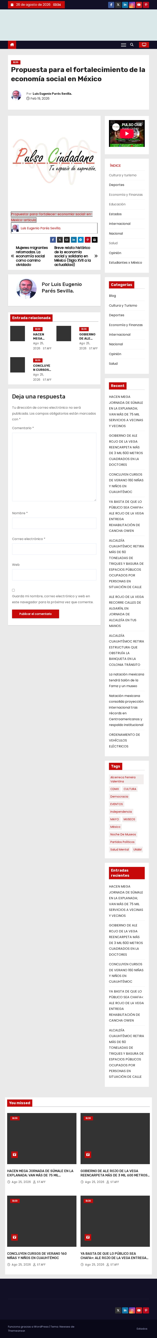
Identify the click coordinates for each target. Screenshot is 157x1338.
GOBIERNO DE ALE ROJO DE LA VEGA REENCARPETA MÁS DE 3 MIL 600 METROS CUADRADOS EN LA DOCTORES (114, 1175)
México (115, 827)
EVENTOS (116, 804)
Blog (15, 62)
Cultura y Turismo (123, 305)
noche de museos (123, 834)
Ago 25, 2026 (22, 1182)
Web (16, 564)
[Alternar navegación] (123, 45)
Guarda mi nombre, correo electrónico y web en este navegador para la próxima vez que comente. (52, 599)
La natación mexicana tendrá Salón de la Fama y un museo (126, 680)
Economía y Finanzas (126, 325)
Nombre (20, 513)
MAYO (114, 819)
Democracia (119, 796)
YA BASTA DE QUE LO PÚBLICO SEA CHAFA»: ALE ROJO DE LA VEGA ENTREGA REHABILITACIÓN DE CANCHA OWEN (113, 1258)
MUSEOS (129, 819)
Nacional (116, 233)
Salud (113, 363)
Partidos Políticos (122, 842)
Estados (115, 214)
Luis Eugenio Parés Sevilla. (52, 94)
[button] (133, 44)
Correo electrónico (28, 539)
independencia (121, 812)
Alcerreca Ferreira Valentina (123, 779)
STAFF (47, 348)
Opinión (115, 253)
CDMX (114, 789)
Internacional (119, 223)
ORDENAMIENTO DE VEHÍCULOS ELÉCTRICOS (124, 740)
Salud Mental (119, 849)
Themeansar (16, 1331)
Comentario (23, 428)
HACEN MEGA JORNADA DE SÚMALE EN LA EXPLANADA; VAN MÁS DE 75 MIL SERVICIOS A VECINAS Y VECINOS (40, 1175)
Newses (64, 1327)
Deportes (116, 184)
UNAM (137, 849)
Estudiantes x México (125, 262)
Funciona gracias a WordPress (28, 1327)
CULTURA (130, 789)
